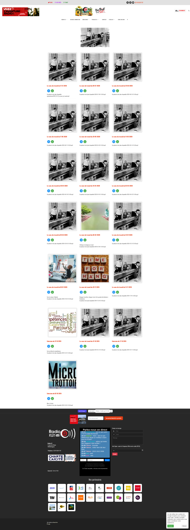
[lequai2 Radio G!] (128, 488)
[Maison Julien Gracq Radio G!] (61, 497)
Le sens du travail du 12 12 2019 (57, 86)
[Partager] (48, 90)
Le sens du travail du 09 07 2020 (89, 86)
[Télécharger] (52, 90)
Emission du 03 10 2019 (54, 393)
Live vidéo (58, 2)
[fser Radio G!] (99, 488)
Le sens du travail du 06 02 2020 (89, 235)
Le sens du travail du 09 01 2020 (57, 287)
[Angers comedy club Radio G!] (71, 507)
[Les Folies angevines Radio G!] (137, 497)
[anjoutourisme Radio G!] (118, 497)
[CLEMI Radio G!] (128, 497)
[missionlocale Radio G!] (99, 497)
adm (49, 524)
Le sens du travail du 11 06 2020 (57, 136)
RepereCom (55, 522)
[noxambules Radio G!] (109, 497)
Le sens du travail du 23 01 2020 (122, 235)
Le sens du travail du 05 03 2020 (57, 235)
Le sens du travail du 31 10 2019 (89, 341)
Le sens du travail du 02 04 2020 (122, 186)
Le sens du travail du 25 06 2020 (122, 86)
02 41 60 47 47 (139, 2)
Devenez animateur (75, 19)
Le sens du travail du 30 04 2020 (57, 186)
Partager (82, 411)
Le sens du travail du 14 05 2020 (122, 136)
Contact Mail (55, 471)
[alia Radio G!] (90, 497)
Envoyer (115, 454)
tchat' (66, 2)
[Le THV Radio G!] (52, 497)
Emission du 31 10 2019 (54, 341)
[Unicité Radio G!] (80, 497)
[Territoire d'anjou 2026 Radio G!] (52, 488)
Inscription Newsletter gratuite (113, 418)
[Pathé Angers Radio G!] (61, 507)
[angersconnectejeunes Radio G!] (71, 497)
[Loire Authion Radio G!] (52, 507)
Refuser (184, 526)
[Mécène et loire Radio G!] (61, 488)
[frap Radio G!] (118, 488)
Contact (104, 19)
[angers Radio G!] (71, 488)
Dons (51, 2)
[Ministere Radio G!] (90, 488)
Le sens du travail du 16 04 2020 (89, 186)
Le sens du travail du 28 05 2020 (89, 136)
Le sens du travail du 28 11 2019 (89, 287)
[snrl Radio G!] (109, 488)
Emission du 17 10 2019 (119, 341)
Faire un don (121, 19)
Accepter (170, 526)
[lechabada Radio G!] (137, 488)
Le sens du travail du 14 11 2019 (122, 287)
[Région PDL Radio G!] (80, 488)
